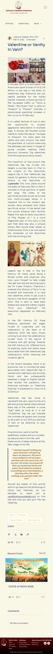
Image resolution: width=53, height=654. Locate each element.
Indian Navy (24, 23)
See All (42, 553)
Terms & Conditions (24, 644)
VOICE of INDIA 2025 (21, 586)
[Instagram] (48, 643)
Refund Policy (23, 646)
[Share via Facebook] (9, 534)
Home (10, 642)
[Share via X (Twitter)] (15, 534)
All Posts (9, 23)
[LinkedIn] (45, 643)
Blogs (10, 648)
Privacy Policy (23, 642)
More (36, 23)
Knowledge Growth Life (18, 13)
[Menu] (45, 7)
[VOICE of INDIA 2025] (26, 570)
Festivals (22, 515)
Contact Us (35, 642)
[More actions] (43, 38)
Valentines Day (33, 520)
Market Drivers (16, 520)
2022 (11, 515)
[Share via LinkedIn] (21, 534)
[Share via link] (28, 534)
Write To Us (35, 644)
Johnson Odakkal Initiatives (19, 11)
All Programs (12, 646)
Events (11, 526)
